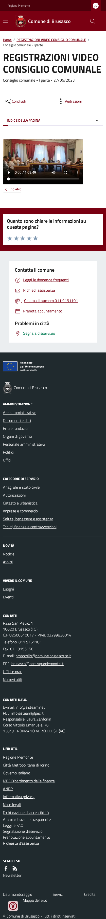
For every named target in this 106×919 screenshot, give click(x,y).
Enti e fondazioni (16, 428)
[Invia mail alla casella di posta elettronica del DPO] (30, 707)
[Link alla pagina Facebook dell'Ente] (6, 868)
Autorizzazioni (14, 495)
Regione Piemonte (18, 5)
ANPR (8, 789)
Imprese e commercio (20, 511)
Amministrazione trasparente (27, 819)
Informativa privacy (19, 797)
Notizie (8, 554)
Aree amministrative (19, 413)
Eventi (8, 597)
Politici (8, 452)
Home (7, 39)
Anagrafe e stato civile (21, 487)
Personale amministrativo (24, 444)
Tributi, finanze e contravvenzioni (29, 527)
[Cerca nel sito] (91, 21)
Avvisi (8, 562)
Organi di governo (17, 436)
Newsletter (12, 875)
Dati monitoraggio (17, 894)
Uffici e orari (12, 672)
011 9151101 (30, 642)
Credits (89, 894)
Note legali (12, 805)
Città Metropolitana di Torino (26, 765)
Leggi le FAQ (13, 825)
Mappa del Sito (35, 900)
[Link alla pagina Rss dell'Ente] (15, 868)
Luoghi (8, 589)
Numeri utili (12, 679)
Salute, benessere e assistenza (28, 519)
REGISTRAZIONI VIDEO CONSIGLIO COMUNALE (51, 39)
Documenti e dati (17, 420)
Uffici (7, 460)
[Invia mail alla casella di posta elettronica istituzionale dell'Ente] (43, 656)
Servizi (58, 894)
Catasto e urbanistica (20, 503)
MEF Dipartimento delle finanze (29, 781)
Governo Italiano (16, 773)
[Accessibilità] (13, 906)
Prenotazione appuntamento (26, 837)
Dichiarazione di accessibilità (26, 812)
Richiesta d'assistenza (21, 843)
